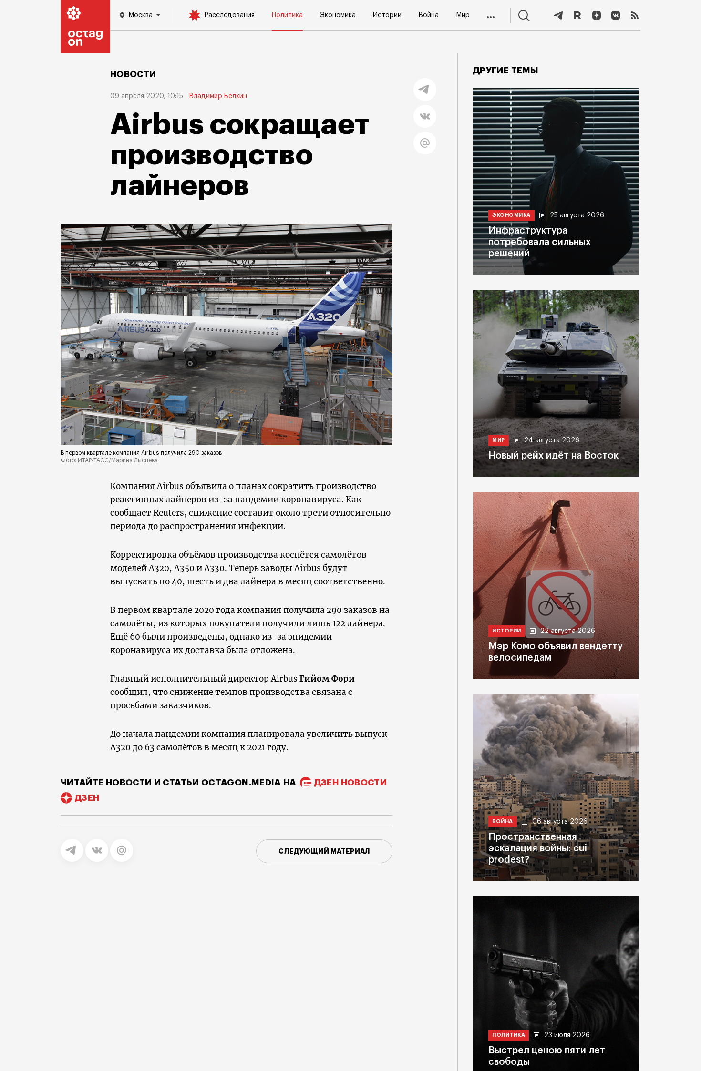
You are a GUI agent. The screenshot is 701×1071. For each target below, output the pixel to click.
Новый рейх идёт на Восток (553, 455)
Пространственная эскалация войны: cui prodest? (537, 848)
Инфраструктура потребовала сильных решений (539, 242)
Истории (387, 15)
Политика (287, 15)
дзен (87, 798)
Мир (463, 15)
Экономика (338, 15)
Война (428, 15)
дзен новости (350, 782)
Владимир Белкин (218, 96)
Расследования (229, 15)
